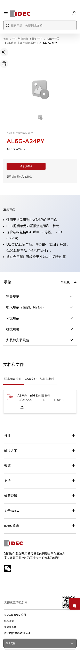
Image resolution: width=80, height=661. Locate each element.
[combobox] (40, 643)
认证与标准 (47, 379)
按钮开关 (37, 39)
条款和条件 (10, 627)
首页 (6, 39)
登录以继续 (26, 166)
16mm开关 (52, 39)
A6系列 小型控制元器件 (21, 43)
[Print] (4, 64)
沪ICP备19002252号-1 (17, 633)
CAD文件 (31, 379)
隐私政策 (9, 621)
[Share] (4, 52)
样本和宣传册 (12, 379)
